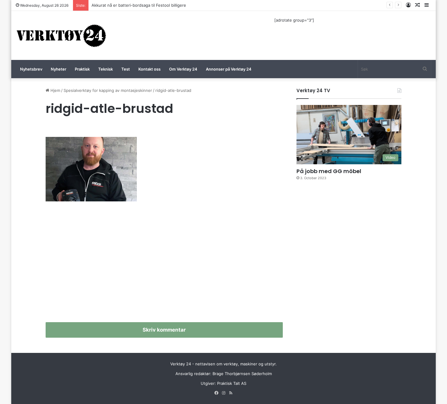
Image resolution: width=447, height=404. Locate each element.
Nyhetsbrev (31, 69)
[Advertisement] (164, 264)
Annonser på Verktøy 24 (228, 69)
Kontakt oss (149, 69)
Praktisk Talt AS (231, 383)
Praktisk (82, 69)
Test (125, 69)
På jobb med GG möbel (328, 171)
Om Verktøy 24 (183, 69)
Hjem (54, 90)
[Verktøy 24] (61, 35)
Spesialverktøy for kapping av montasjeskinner (108, 90)
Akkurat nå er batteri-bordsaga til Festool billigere (139, 5)
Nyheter (58, 69)
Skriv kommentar (164, 330)
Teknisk (105, 69)
